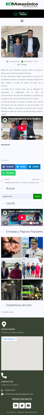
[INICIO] (32, 289)
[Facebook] (16, 405)
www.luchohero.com (31, 412)
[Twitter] (22, 405)
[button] (22, 21)
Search (37, 196)
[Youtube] (28, 405)
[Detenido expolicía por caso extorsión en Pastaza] (11, 247)
